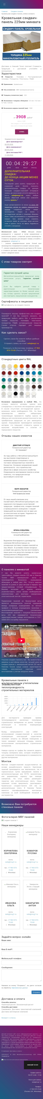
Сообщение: (7, 967)
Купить (22, 132)
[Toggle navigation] (4, 4)
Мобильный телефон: (12, 958)
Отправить (36, 992)
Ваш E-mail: (7, 949)
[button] (5, 820)
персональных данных (20, 988)
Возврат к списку (9, 1018)
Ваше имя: (6, 940)
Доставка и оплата (16, 1051)
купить (14, 200)
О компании (5, 1051)
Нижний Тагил (32, 1065)
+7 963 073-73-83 (35, 1089)
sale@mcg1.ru (17, 195)
